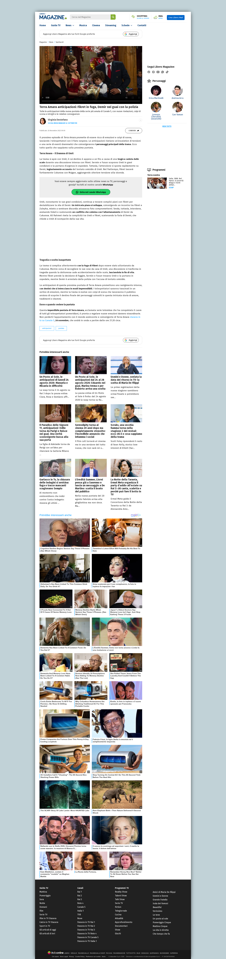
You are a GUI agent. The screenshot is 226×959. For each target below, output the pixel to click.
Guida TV (55, 25)
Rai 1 (79, 892)
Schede (125, 25)
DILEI (138, 953)
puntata (61, 328)
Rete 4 (80, 903)
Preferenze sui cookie (93, 956)
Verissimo (157, 911)
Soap (171, 187)
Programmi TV (122, 888)
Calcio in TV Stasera (48, 922)
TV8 (79, 914)
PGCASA (109, 953)
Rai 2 (79, 895)
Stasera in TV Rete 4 (87, 933)
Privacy (71, 956)
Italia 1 (80, 911)
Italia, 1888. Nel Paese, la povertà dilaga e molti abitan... (176, 181)
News (68, 25)
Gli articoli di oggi (47, 930)
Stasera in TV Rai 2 (86, 926)
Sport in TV (44, 926)
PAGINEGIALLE (83, 953)
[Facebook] (148, 72)
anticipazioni (46, 328)
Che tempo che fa (161, 934)
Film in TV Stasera (47, 918)
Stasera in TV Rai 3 (86, 930)
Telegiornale (121, 911)
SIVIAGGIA (145, 953)
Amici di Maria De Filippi (164, 892)
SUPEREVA (174, 953)
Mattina (43, 892)
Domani (43, 907)
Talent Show (121, 895)
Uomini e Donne (160, 896)
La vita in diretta (161, 930)
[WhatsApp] (162, 72)
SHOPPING (143, 17)
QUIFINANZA (154, 953)
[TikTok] (167, 72)
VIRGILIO (74, 953)
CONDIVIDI (132, 131)
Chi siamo (55, 956)
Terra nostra (153, 175)
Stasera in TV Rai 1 (86, 922)
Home (42, 25)
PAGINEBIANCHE (119, 953)
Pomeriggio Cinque (162, 922)
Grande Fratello (160, 899)
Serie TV (43, 914)
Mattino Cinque (160, 926)
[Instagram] (153, 72)
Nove (79, 918)
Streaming (110, 25)
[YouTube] (158, 72)
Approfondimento (123, 922)
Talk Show (120, 899)
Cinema (96, 25)
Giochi (118, 933)
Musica (83, 25)
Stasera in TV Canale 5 (87, 937)
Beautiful (157, 907)
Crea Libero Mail (175, 17)
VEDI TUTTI (166, 126)
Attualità (119, 918)
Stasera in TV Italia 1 (87, 941)
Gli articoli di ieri (47, 933)
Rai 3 (79, 899)
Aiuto (104, 956)
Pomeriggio (44, 895)
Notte (42, 903)
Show (117, 930)
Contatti (141, 25)
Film (41, 911)
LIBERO (42, 14)
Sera (41, 899)
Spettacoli (60, 42)
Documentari (121, 926)
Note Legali (64, 956)
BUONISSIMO (164, 953)
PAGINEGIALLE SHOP (97, 953)
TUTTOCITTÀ (130, 953)
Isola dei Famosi (160, 903)
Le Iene (156, 915)
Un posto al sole (160, 918)
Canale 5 (81, 907)
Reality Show (121, 892)
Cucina (118, 914)
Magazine (43, 42)
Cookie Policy (80, 956)
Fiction (118, 907)
